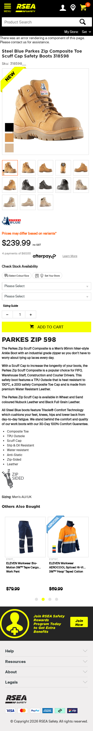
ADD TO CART (50, 327)
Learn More (70, 256)
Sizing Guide (10, 306)
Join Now (79, 623)
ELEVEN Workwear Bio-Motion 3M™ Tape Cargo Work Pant (22, 567)
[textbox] (37, 22)
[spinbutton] (19, 314)
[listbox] (46, 286)
